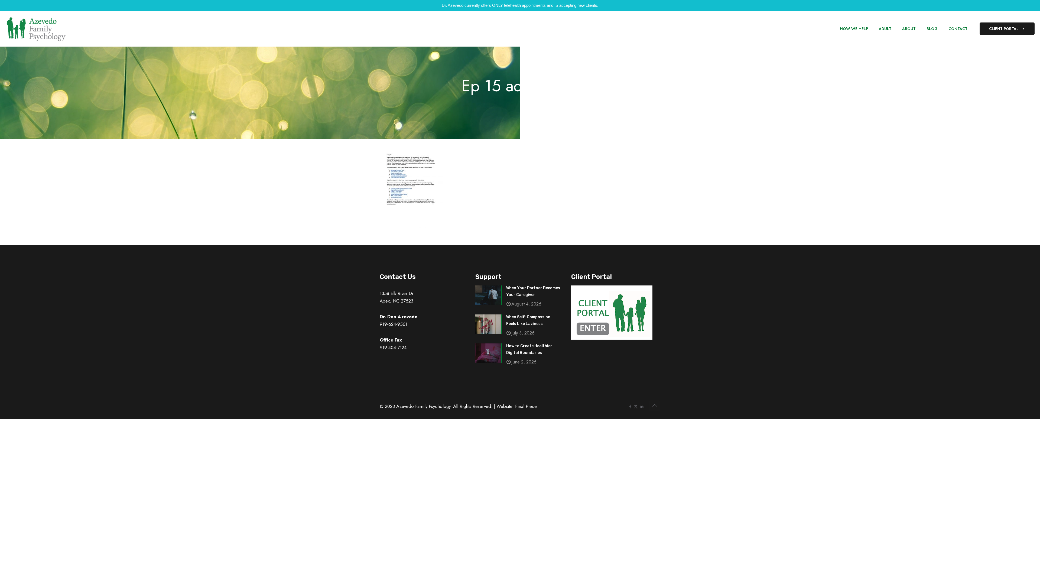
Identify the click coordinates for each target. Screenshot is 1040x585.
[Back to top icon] (654, 405)
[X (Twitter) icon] (636, 407)
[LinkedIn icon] (641, 407)
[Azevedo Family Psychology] (35, 28)
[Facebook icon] (630, 407)
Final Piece (526, 406)
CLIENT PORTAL (1004, 28)
